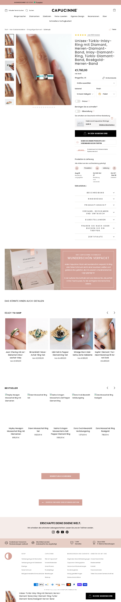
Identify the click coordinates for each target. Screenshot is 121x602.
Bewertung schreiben (60, 476)
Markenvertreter (96, 563)
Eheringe (24, 566)
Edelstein (47, 16)
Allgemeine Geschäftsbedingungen (78, 559)
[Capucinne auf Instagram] (53, 532)
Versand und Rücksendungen (76, 566)
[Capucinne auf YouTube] (62, 532)
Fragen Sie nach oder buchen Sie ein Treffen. (95, 228)
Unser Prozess (49, 566)
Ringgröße (95, 199)
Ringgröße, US (80, 78)
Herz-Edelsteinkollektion (17, 30)
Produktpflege (49, 570)
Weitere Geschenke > (107, 125)
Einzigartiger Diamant (34, 30)
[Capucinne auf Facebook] (57, 532)
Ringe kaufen (20, 16)
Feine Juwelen (61, 16)
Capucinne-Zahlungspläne (75, 563)
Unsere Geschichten (97, 559)
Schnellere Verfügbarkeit (60, 21)
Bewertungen (49, 574)
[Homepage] (66, 10)
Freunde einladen (96, 570)
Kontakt (93, 566)
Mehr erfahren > (80, 186)
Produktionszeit (96, 205)
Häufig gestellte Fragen (74, 574)
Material (78, 88)
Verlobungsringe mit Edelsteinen (32, 563)
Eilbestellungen (95, 220)
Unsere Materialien (51, 563)
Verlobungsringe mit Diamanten (32, 559)
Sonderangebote (72, 570)
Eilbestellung (87, 111)
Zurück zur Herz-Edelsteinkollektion (62, 502)
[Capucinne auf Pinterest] (67, 532)
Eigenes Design (77, 16)
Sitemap (47, 577)
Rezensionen (93, 16)
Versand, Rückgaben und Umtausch (95, 212)
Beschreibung (95, 193)
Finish (98, 88)
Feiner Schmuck (26, 570)
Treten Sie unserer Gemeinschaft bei (102, 574)
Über (105, 16)
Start (6, 30)
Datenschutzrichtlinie (74, 577)
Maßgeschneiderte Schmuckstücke (33, 574)
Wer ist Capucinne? (51, 559)
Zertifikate (95, 237)
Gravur (85, 101)
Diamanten (34, 16)
